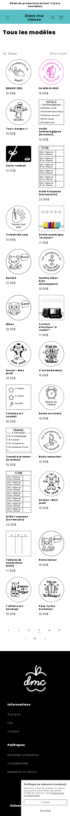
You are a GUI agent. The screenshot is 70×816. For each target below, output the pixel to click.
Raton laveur (48, 559)
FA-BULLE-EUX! (49, 88)
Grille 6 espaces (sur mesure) (50, 193)
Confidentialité (17, 763)
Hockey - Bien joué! (48, 501)
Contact (13, 731)
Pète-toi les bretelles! (47, 607)
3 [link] (39, 630)
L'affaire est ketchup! (14, 607)
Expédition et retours (22, 772)
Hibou (10, 324)
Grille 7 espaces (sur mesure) (17, 518)
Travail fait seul (17, 234)
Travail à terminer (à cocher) (18, 458)
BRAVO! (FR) (14, 88)
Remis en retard (50, 413)
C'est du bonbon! (51, 370)
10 (35, 638)
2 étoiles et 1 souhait (14, 415)
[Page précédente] (9, 630)
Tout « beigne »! (17, 128)
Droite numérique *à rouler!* (51, 236)
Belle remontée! (50, 456)
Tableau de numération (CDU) (14, 562)
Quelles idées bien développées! (48, 280)
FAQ (10, 723)
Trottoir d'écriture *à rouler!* (48, 327)
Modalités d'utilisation (23, 755)
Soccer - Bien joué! (15, 372)
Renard (11, 277)
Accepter (45, 802)
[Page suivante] (45, 638)
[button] (7, 17)
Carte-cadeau (16, 165)
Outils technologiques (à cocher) (50, 131)
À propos (14, 714)
